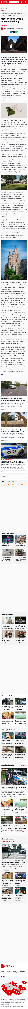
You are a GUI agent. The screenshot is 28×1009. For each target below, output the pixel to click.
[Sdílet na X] (13, 32)
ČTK (5, 476)
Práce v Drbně (14, 972)
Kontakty (22, 971)
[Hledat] (18, 2)
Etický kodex (16, 971)
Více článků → (23, 765)
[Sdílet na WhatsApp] (16, 32)
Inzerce (22, 972)
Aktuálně (3, 8)
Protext (8, 8)
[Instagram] (4, 976)
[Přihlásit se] (22, 2)
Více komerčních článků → (9, 841)
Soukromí (3, 971)
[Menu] (25, 2)
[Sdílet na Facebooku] (11, 32)
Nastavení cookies (5, 972)
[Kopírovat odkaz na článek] (19, 32)
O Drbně (9, 971)
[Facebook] (1, 976)
